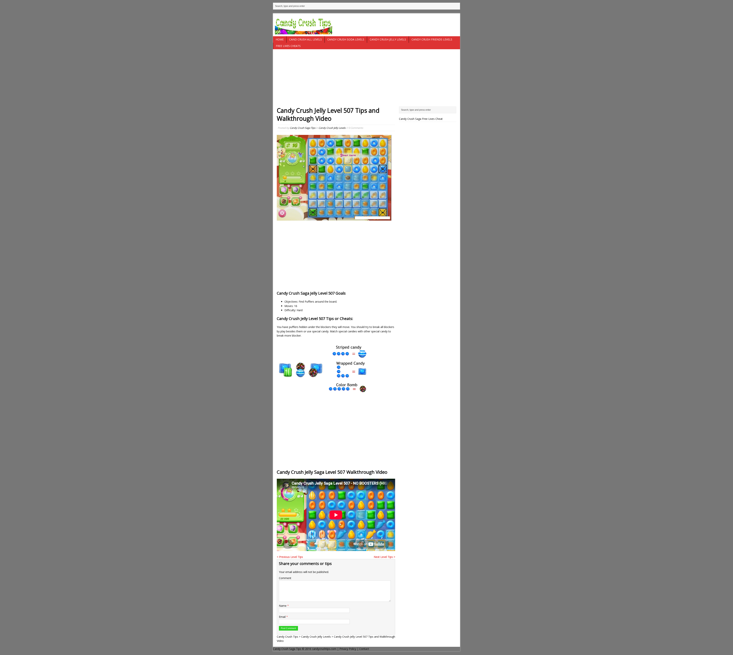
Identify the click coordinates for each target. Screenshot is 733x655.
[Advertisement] (366, 79)
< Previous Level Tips (290, 557)
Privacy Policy (347, 649)
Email (282, 617)
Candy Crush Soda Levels (345, 39)
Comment (285, 578)
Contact (364, 649)
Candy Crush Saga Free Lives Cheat (421, 119)
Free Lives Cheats (288, 46)
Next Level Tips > (384, 557)
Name (283, 605)
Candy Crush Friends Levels (432, 39)
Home (280, 39)
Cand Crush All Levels (305, 39)
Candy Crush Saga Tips (302, 128)
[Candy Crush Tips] (366, 24)
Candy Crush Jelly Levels (388, 39)
